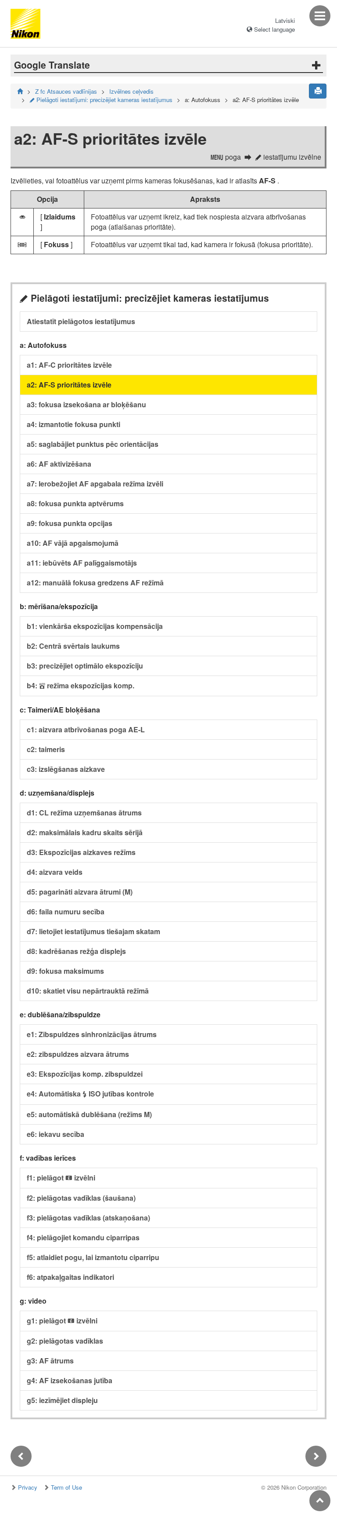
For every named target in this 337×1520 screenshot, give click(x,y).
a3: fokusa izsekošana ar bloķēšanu (86, 404)
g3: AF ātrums (50, 1361)
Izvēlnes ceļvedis (131, 91)
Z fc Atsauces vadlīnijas (66, 91)
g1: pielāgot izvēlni (62, 1320)
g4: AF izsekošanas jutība (69, 1380)
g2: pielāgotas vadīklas (65, 1341)
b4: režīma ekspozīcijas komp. (80, 685)
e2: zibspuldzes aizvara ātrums (78, 1054)
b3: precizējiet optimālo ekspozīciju (85, 666)
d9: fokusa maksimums (65, 971)
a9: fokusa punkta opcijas (69, 523)
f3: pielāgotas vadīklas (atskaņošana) (88, 1218)
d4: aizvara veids (54, 872)
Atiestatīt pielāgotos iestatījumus (81, 321)
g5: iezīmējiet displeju (62, 1400)
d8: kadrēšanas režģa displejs (76, 951)
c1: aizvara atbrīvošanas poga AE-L (86, 729)
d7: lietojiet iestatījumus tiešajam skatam (93, 931)
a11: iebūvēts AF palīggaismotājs (82, 563)
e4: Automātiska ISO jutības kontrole (90, 1094)
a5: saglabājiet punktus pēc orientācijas (92, 444)
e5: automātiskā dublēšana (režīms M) (89, 1114)
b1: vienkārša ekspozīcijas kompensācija (95, 626)
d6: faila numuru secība (65, 911)
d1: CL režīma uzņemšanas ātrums (84, 813)
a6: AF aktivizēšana (59, 464)
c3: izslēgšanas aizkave (66, 769)
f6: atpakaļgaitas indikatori (70, 1277)
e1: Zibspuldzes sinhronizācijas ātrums (92, 1034)
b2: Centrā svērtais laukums (73, 646)
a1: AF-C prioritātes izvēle (69, 365)
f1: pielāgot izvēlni (61, 1178)
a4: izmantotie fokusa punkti (73, 424)
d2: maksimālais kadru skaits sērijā (85, 832)
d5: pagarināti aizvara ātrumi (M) (80, 892)
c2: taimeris (46, 749)
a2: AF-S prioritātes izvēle (69, 385)
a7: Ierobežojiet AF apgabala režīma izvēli (95, 484)
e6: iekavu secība (55, 1134)
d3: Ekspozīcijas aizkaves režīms (81, 852)
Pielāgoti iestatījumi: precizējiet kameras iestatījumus (100, 99)
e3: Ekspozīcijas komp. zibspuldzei (85, 1074)
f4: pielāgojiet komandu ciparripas (83, 1237)
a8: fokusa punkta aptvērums (75, 503)
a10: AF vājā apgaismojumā (72, 543)
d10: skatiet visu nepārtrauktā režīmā (88, 991)
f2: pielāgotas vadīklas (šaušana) (81, 1198)
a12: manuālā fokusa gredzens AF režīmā (95, 582)
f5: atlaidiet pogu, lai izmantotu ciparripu (93, 1257)
